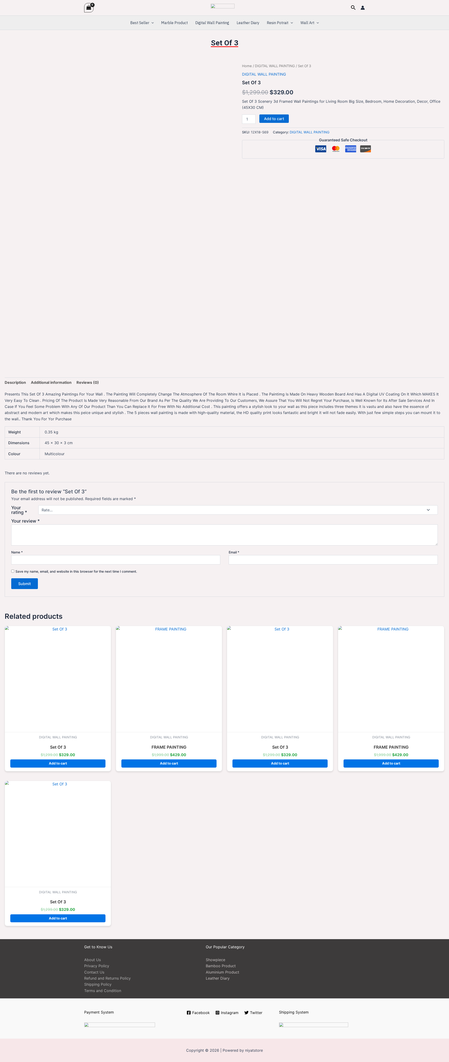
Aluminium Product (222, 972)
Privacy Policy (96, 965)
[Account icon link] (363, 8)
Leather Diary (248, 22)
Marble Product (174, 22)
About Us (92, 959)
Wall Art (307, 22)
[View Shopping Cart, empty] (89, 7)
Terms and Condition (102, 990)
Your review (25, 521)
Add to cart (274, 118)
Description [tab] (15, 382)
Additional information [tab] (51, 382)
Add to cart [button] (58, 763)
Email (234, 552)
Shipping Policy (98, 984)
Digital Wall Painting (212, 22)
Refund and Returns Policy (107, 978)
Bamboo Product (221, 965)
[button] (353, 7)
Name (17, 552)
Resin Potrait (277, 22)
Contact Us (94, 972)
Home (247, 66)
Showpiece (215, 959)
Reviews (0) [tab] (87, 382)
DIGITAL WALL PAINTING (275, 66)
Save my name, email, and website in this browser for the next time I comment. (76, 571)
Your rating (19, 510)
